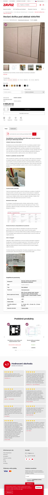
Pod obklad (24, 287)
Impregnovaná (25, 289)
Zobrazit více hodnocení (17, 365)
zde (21, 489)
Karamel (23, 293)
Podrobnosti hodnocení (23, 20)
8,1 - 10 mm (23, 79)
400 (22, 299)
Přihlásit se (30, 483)
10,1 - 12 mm (34, 79)
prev (4, 337)
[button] (43, 68)
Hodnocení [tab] (13, 128)
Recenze (5, 1)
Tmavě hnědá (33, 295)
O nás (4, 461)
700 (22, 301)
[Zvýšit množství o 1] (8, 109)
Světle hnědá (25, 295)
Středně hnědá (34, 293)
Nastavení (9, 492)
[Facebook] (26, 459)
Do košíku (27, 109)
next (44, 337)
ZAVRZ (35, 20)
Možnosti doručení (7, 99)
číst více (5, 74)
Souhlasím (38, 487)
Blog (4, 459)
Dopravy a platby (21, 1)
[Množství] (6, 109)
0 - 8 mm (12, 79)
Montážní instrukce (24, 113)
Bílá (22, 292)
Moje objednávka (7, 452)
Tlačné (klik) (24, 308)
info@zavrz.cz (30, 453)
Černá (25, 292)
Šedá (27, 293)
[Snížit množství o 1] (4, 109)
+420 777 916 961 (31, 455)
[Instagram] (29, 459)
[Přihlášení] (40, 5)
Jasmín (37, 292)
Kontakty (5, 463)
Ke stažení (12, 1)
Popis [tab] (6, 128)
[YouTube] (32, 459)
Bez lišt (5, 79)
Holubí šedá (31, 292)
